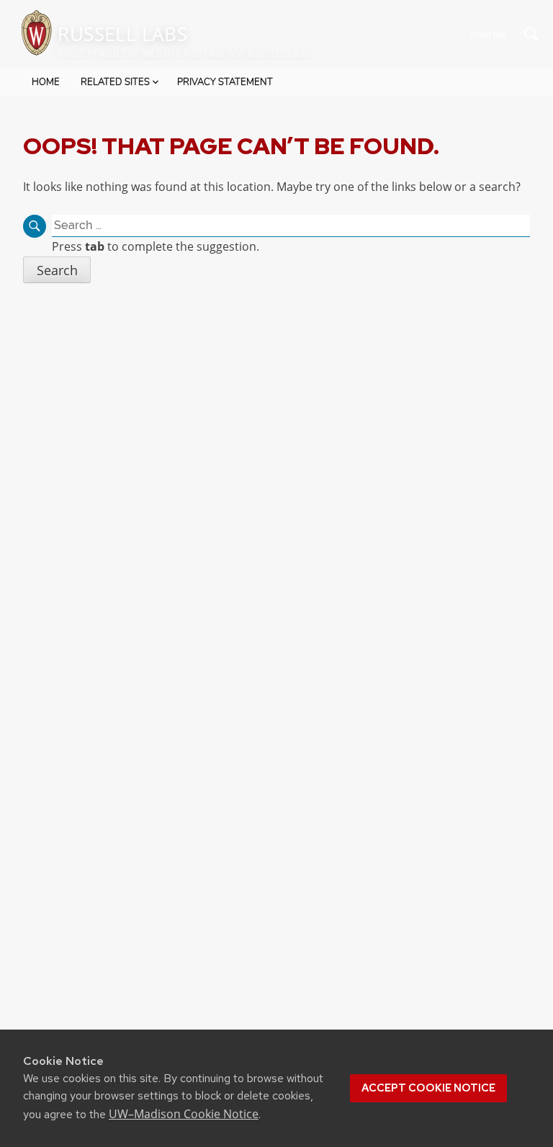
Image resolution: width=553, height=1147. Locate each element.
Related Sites (115, 82)
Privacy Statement (225, 82)
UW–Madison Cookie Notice (183, 1114)
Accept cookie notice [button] (428, 1088)
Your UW (487, 34)
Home (46, 82)
